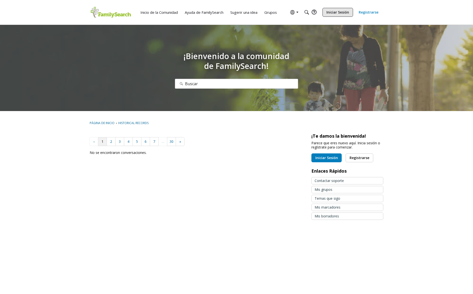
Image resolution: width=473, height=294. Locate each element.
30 (171, 141)
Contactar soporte (329, 180)
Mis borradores (327, 216)
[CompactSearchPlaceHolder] (306, 12)
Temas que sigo (327, 198)
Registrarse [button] (359, 157)
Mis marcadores (327, 207)
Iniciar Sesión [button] (326, 157)
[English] (111, 12)
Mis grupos (323, 189)
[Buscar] (181, 84)
